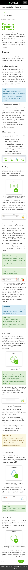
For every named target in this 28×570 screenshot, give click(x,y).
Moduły (8, 383)
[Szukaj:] (9, 561)
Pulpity (3, 12)
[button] (25, 2)
